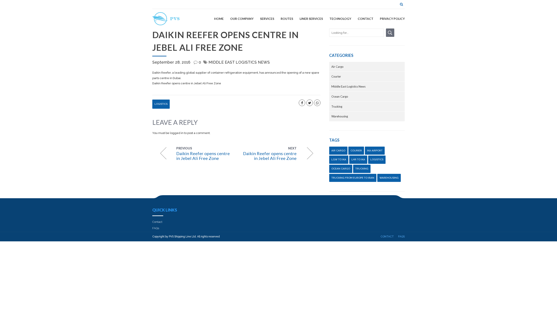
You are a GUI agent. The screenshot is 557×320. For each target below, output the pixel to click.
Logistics (161, 103)
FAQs (155, 228)
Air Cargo (337, 66)
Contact (365, 18)
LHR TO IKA (358, 159)
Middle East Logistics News (239, 62)
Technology (340, 18)
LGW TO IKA (338, 159)
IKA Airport (375, 150)
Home (219, 18)
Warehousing (339, 116)
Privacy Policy (392, 18)
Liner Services (311, 18)
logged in (176, 133)
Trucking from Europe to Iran (352, 177)
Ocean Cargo (339, 96)
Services (267, 18)
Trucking (336, 106)
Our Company (241, 18)
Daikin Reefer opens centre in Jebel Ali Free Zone (186, 83)
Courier (336, 76)
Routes (287, 18)
